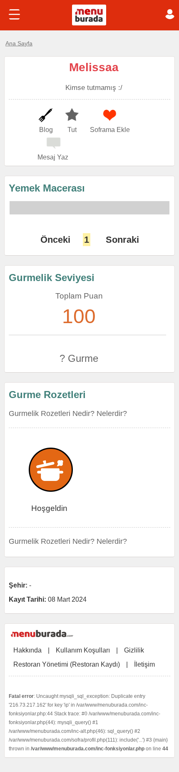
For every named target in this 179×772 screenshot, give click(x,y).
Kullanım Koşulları (83, 650)
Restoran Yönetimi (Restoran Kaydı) (66, 664)
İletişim (144, 664)
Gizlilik (134, 650)
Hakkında (27, 650)
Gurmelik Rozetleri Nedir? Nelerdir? (68, 413)
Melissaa (94, 67)
